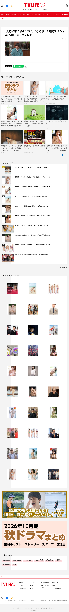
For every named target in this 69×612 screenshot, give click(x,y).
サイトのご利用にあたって (11, 600)
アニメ (19, 14)
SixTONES (17, 560)
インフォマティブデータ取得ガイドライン (58, 600)
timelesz (7, 560)
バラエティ (13, 14)
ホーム (2, 14)
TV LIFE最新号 (64, 14)
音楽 (24, 14)
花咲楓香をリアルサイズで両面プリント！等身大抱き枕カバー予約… (33, 244)
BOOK (57, 14)
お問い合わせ (43, 600)
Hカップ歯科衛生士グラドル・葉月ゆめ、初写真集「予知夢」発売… (33, 235)
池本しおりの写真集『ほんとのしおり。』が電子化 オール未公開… (33, 215)
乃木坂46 (50, 560)
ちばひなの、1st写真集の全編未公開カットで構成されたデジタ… (32, 206)
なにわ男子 (39, 560)
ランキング (52, 14)
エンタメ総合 (34, 14)
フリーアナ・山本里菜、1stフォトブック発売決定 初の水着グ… (32, 196)
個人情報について (23, 600)
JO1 (15, 564)
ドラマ (7, 14)
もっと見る (63, 267)
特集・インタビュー (43, 14)
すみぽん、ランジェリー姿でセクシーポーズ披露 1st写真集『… (32, 167)
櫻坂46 (59, 560)
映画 (28, 14)
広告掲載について (34, 600)
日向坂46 (7, 564)
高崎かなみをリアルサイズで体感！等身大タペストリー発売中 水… (33, 186)
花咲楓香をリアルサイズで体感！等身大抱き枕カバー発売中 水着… (33, 177)
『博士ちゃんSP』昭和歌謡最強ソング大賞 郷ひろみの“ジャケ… (32, 254)
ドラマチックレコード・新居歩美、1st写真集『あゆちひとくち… (32, 225)
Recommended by (58, 154)
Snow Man (28, 560)
